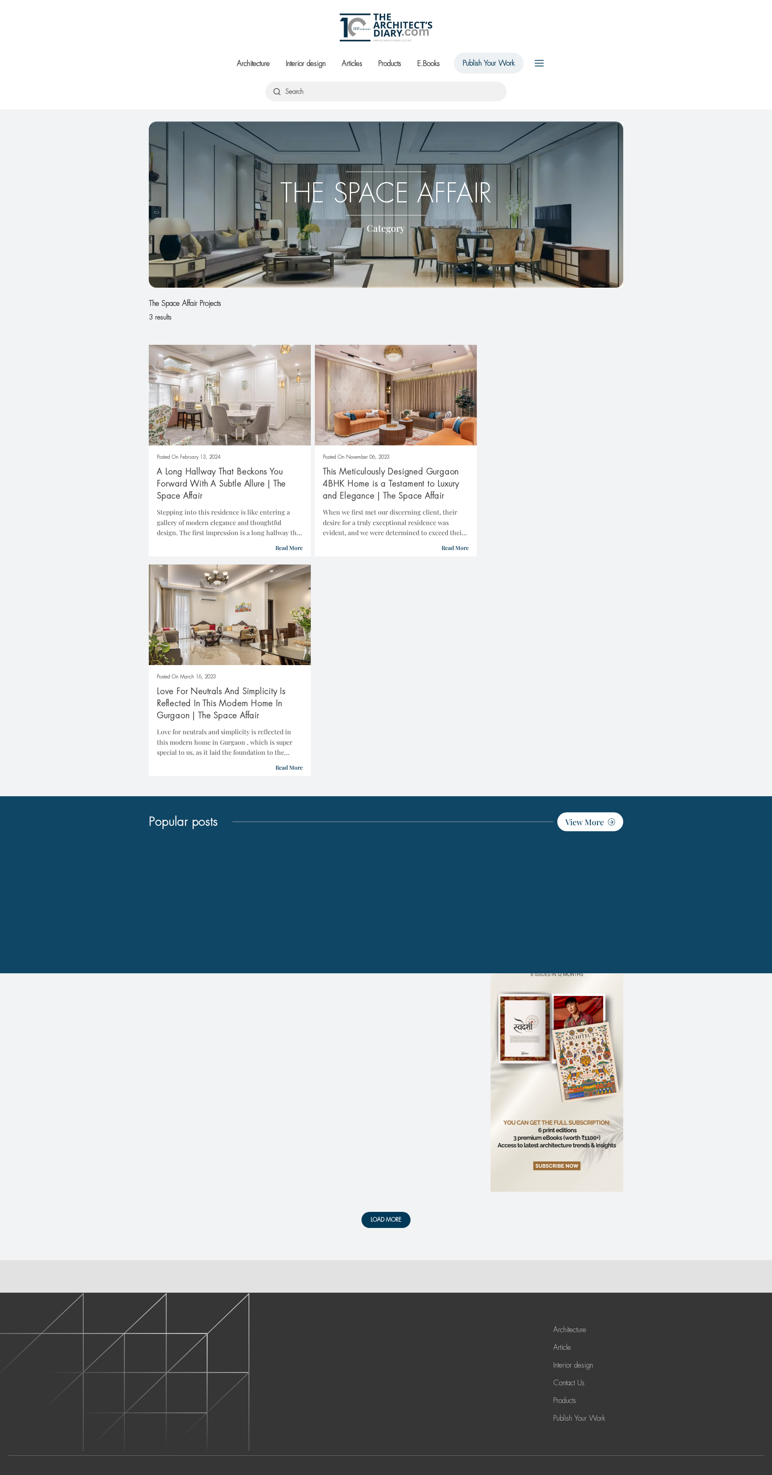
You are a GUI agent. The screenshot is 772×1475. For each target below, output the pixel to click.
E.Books (428, 63)
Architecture (253, 63)
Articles (352, 63)
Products (389, 63)
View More (584, 821)
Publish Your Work (489, 63)
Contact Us (569, 1382)
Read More (289, 548)
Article (562, 1347)
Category (386, 227)
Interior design (306, 63)
